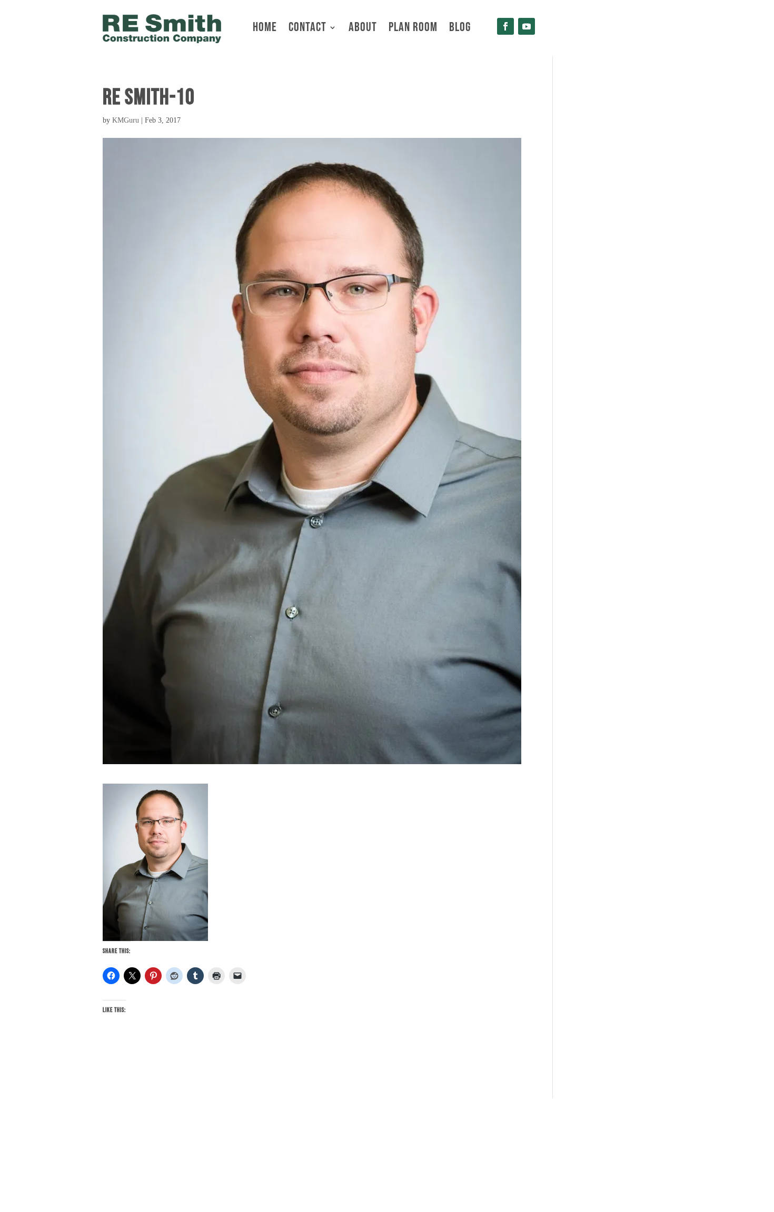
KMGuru (125, 120)
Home (265, 29)
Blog (460, 29)
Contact (307, 29)
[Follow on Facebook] (505, 26)
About (363, 29)
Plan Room (413, 29)
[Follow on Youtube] (526, 26)
